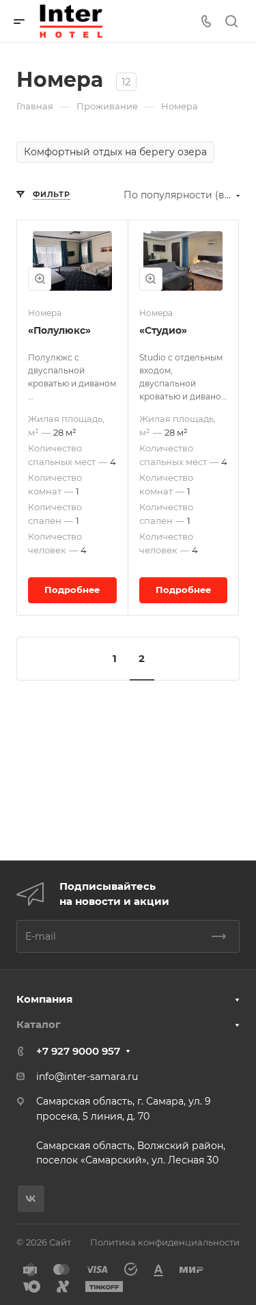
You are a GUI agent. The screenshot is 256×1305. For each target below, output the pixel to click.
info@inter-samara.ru (87, 1076)
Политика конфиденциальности (165, 1242)
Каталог (38, 1024)
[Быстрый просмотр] (40, 279)
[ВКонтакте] (31, 1198)
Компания (44, 998)
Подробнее (72, 589)
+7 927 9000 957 (78, 1050)
